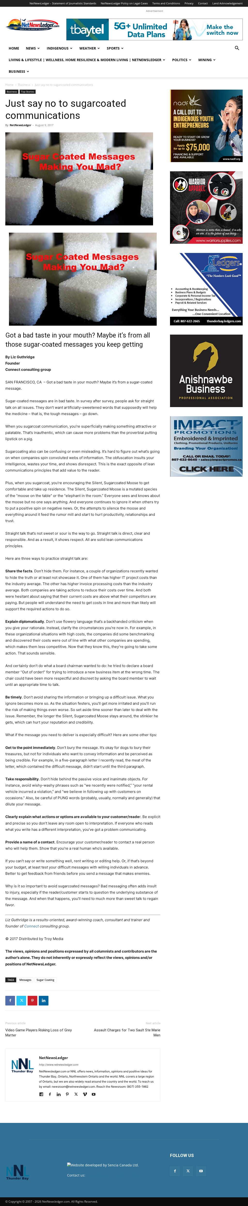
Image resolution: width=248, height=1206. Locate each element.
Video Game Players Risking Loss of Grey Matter (38, 1032)
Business (17, 71)
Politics (179, 59)
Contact (203, 3)
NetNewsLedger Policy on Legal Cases (124, 3)
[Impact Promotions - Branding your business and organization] (206, 446)
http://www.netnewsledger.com (58, 1064)
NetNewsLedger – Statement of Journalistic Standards (63, 3)
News (31, 48)
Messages (25, 980)
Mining (205, 59)
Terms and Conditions (166, 3)
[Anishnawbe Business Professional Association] (206, 371)
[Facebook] (10, 1000)
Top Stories (27, 91)
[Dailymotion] (43, 1095)
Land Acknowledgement (227, 3)
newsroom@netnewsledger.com (112, 1175)
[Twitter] (21, 1000)
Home (14, 48)
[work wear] (206, 207)
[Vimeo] (87, 1095)
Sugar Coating (45, 980)
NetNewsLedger (20, 125)
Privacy (189, 3)
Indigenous (58, 48)
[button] (237, 48)
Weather (87, 48)
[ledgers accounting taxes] (206, 289)
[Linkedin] (43, 1000)
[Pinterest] (32, 1000)
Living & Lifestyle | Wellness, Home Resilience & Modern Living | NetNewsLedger (85, 59)
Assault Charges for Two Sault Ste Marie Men (127, 1032)
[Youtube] (95, 1095)
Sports (113, 48)
